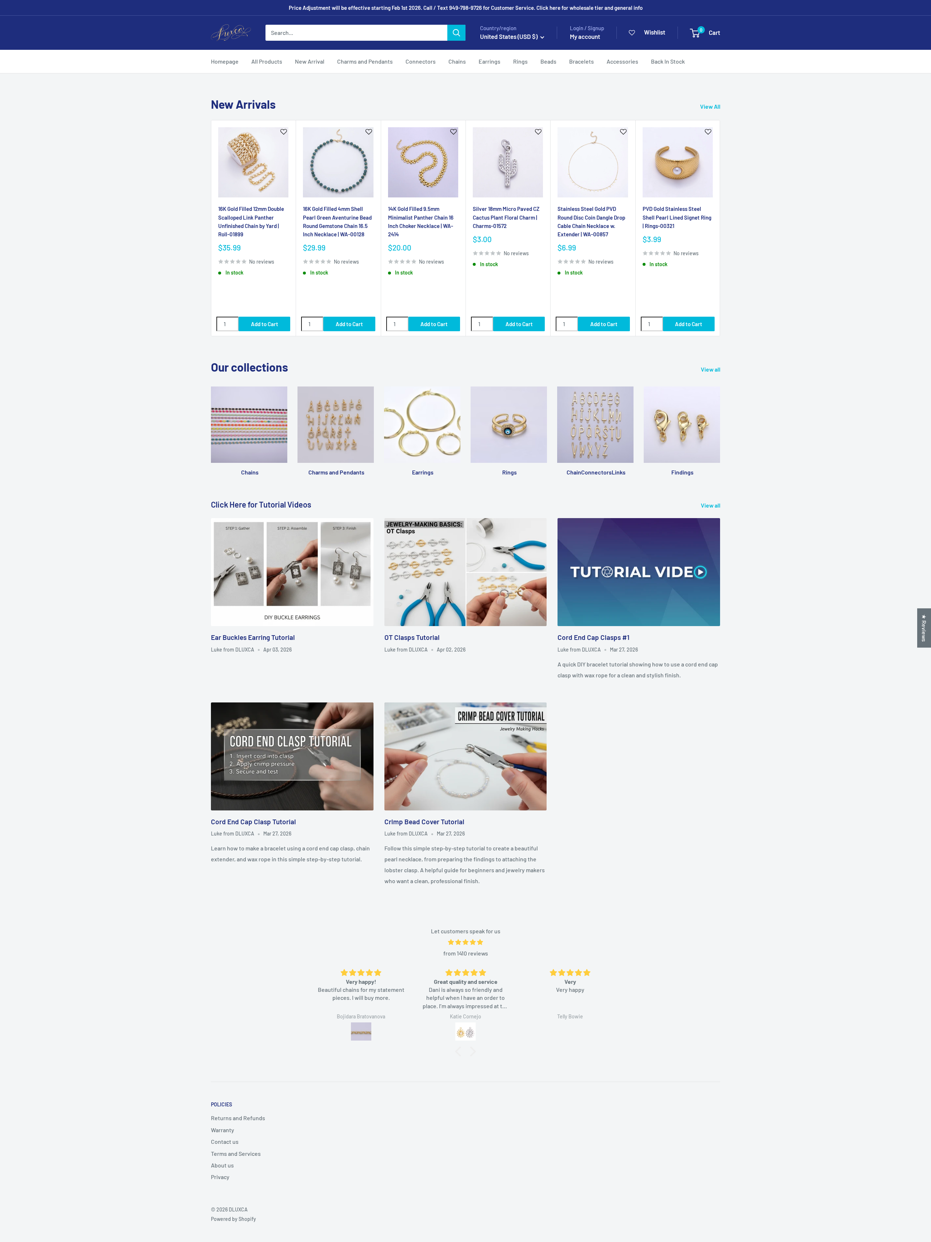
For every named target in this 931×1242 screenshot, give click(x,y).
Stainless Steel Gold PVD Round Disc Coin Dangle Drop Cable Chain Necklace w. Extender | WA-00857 (591, 221)
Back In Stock (668, 61)
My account (585, 36)
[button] (460, 1051)
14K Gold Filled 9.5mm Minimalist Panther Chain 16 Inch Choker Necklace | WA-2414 (420, 221)
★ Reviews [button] (924, 628)
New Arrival (309, 61)
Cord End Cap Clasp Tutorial (253, 821)
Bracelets (581, 61)
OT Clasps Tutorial (412, 637)
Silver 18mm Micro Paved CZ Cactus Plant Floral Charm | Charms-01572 (506, 217)
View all (711, 369)
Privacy (220, 1176)
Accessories (622, 61)
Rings (520, 61)
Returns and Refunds (238, 1117)
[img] (465, 942)
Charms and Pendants (365, 61)
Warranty (222, 1129)
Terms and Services (236, 1153)
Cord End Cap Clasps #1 (594, 637)
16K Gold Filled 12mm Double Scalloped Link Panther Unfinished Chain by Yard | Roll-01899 (251, 221)
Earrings (489, 61)
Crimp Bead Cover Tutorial (424, 821)
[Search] (456, 33)
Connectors (420, 61)
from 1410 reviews (465, 953)
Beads (548, 61)
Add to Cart (264, 323)
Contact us (225, 1141)
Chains (457, 61)
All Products (266, 61)
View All (711, 106)
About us (222, 1165)
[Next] (720, 228)
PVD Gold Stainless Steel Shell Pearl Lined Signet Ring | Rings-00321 (677, 217)
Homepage (225, 61)
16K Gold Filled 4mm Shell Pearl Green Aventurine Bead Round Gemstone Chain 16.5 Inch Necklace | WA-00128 (337, 221)
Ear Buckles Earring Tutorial (253, 637)
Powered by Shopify (233, 1219)
